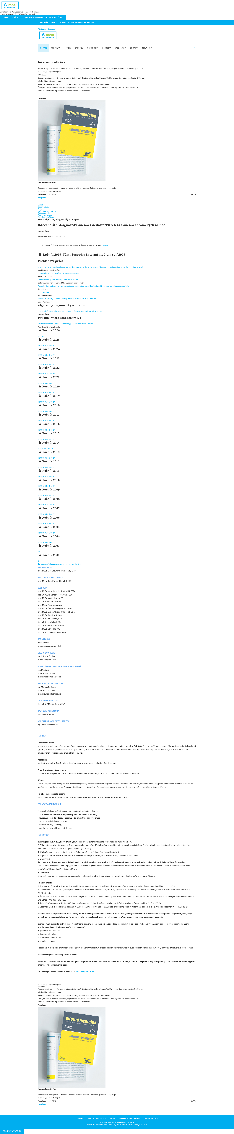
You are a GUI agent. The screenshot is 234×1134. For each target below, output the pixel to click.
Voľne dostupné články (47, 211)
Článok (40, 205)
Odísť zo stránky (11, 17)
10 (43, 346)
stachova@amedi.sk (85, 972)
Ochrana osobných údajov (129, 1118)
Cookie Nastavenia (12, 1131)
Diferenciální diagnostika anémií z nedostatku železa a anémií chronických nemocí (70, 311)
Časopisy (79, 48)
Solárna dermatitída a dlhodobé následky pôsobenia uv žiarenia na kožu (66, 324)
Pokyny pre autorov (45, 215)
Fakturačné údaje (150, 1118)
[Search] (195, 48)
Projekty (106, 48)
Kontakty (134, 48)
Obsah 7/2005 (43, 207)
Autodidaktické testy (46, 217)
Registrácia (52, 29)
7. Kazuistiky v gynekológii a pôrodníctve (77, 22)
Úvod (44, 48)
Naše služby (120, 48)
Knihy (68, 48)
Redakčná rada (44, 213)
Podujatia (55, 48)
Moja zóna (147, 48)
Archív (40, 209)
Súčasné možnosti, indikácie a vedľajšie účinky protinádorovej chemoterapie (68, 299)
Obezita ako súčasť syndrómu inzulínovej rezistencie (58, 273)
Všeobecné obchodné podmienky (101, 1118)
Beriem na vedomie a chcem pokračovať (44, 17)
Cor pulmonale (43, 292)
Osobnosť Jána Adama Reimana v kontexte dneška (60, 564)
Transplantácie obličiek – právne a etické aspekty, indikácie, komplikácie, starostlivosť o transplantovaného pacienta (83, 286)
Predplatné (42, 198)
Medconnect (92, 48)
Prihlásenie (42, 29)
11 (41, 346)
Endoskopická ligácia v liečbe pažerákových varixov (58, 280)
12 (39, 346)
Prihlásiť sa (107, 245)
